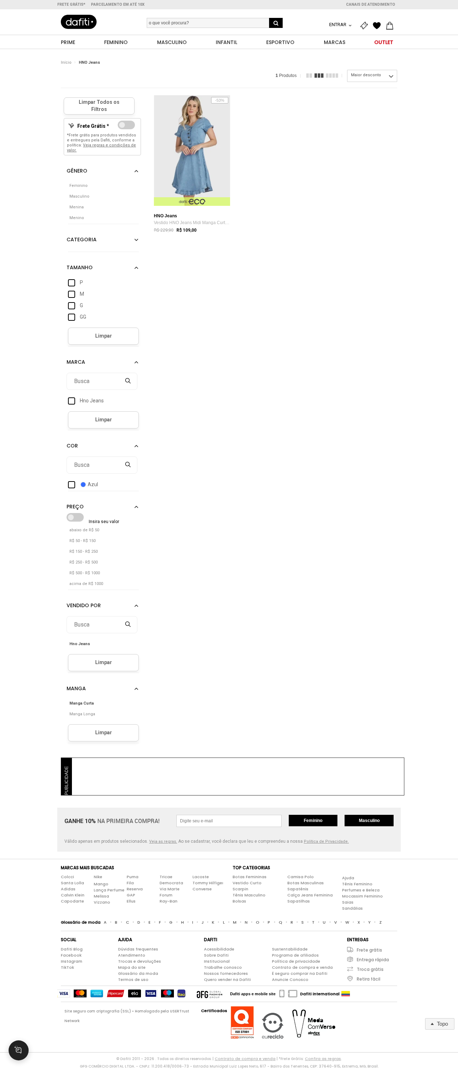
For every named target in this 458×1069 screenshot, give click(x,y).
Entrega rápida (373, 960)
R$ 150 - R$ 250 (83, 551)
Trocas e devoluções (139, 961)
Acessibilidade (219, 949)
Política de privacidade (296, 961)
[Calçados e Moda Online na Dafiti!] (79, 22)
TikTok (67, 967)
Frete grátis (369, 950)
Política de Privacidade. (326, 841)
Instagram (71, 961)
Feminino (313, 820)
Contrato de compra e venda (302, 967)
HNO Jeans (89, 62)
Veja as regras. (163, 841)
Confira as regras (323, 1058)
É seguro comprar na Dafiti (299, 973)
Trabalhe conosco (223, 967)
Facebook (71, 955)
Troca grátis (370, 969)
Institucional (217, 961)
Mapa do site (132, 967)
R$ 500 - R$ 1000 (84, 573)
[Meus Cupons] (365, 26)
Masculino (369, 820)
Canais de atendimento (370, 4)
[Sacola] (391, 26)
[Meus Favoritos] (378, 26)
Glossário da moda (138, 973)
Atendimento (131, 955)
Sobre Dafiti (216, 955)
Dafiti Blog (72, 949)
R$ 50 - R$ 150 (82, 540)
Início (66, 62)
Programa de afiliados (295, 955)
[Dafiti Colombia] (345, 994)
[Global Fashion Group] (209, 994)
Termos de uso (133, 979)
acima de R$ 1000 (86, 583)
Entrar (338, 24)
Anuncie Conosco (290, 979)
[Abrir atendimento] (19, 1050)
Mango (101, 883)
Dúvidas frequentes (138, 949)
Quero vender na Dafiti (227, 979)
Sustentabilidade (290, 949)
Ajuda (348, 877)
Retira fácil (368, 979)
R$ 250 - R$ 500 (83, 562)
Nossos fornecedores (226, 973)
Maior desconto (366, 75)
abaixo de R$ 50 (84, 530)
